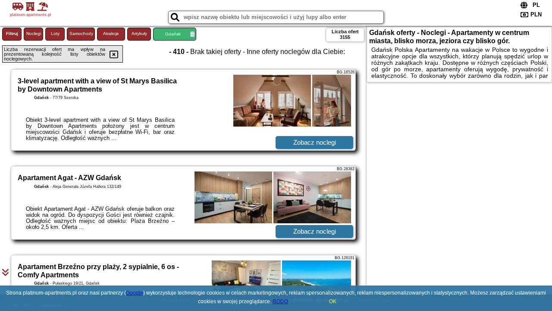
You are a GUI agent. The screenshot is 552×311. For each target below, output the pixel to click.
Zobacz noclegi (314, 142)
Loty (55, 33)
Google (134, 293)
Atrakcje (111, 33)
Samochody (81, 33)
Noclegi (33, 33)
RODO (280, 301)
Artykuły (139, 33)
